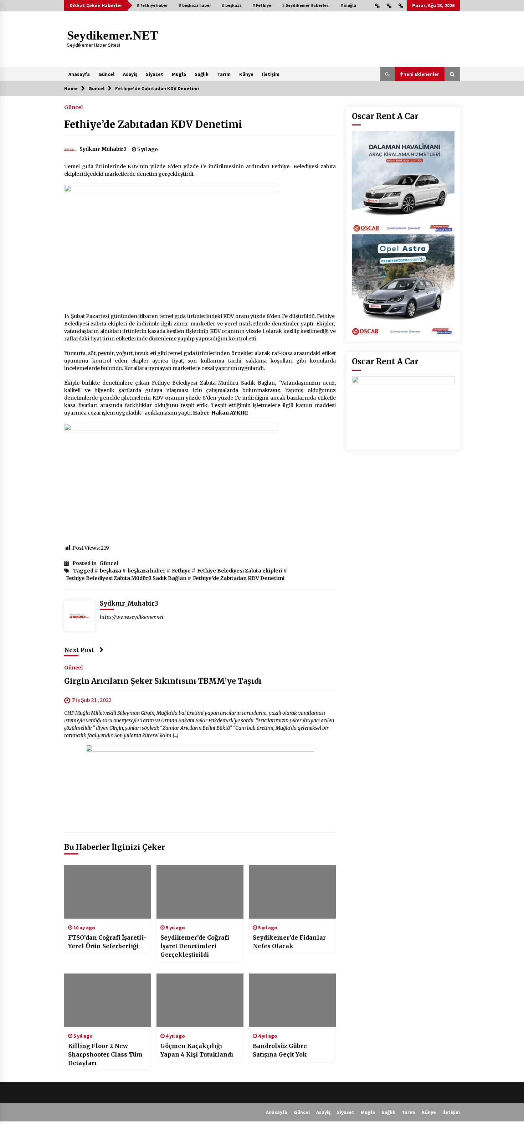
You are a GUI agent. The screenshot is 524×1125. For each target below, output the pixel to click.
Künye (246, 74)
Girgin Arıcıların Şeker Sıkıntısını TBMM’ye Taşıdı (163, 681)
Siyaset (154, 74)
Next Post (79, 649)
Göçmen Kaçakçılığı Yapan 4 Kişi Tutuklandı (196, 1050)
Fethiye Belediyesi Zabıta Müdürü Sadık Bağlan (126, 578)
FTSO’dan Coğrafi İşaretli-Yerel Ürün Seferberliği (107, 942)
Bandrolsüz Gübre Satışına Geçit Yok (280, 1050)
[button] (387, 74)
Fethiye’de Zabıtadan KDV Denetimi (153, 124)
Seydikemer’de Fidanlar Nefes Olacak (289, 942)
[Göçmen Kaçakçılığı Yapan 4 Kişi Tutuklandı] (199, 1000)
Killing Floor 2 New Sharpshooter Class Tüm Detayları (105, 1054)
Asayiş (130, 74)
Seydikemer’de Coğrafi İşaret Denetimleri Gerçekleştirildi (194, 946)
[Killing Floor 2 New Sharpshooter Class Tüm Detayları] (107, 1000)
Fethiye (181, 570)
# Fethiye (261, 5)
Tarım (224, 74)
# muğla (348, 5)
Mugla (179, 74)
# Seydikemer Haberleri (306, 5)
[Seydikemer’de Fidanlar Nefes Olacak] (292, 892)
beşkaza (110, 570)
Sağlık (202, 74)
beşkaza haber (146, 570)
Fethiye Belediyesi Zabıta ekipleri (239, 570)
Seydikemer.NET (112, 35)
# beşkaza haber (195, 5)
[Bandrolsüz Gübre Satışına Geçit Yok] (292, 1000)
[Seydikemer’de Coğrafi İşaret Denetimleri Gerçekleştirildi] (199, 892)
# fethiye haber (152, 5)
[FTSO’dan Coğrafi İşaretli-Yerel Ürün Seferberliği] (107, 892)
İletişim (270, 74)
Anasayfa (79, 74)
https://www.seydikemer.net (132, 617)
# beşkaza (232, 5)
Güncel (106, 74)
